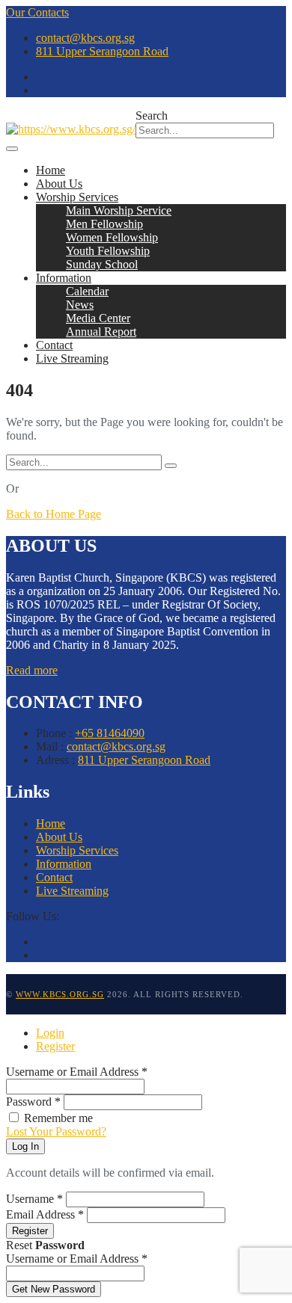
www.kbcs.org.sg (60, 994)
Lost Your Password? (56, 1131)
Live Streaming (72, 358)
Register (55, 1046)
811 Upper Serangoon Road (102, 51)
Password (33, 1101)
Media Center (98, 318)
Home (50, 170)
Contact (54, 345)
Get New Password (53, 1289)
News (80, 304)
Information (63, 277)
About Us (59, 183)
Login (50, 1032)
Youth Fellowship (108, 250)
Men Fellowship (104, 224)
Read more (32, 670)
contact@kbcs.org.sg (85, 37)
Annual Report (101, 331)
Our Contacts (37, 12)
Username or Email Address (76, 1071)
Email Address (45, 1214)
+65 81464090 (110, 733)
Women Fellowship (112, 237)
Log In (25, 1146)
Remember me (58, 1118)
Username (34, 1198)
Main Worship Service (118, 210)
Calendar (87, 291)
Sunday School (102, 264)
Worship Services (77, 197)
